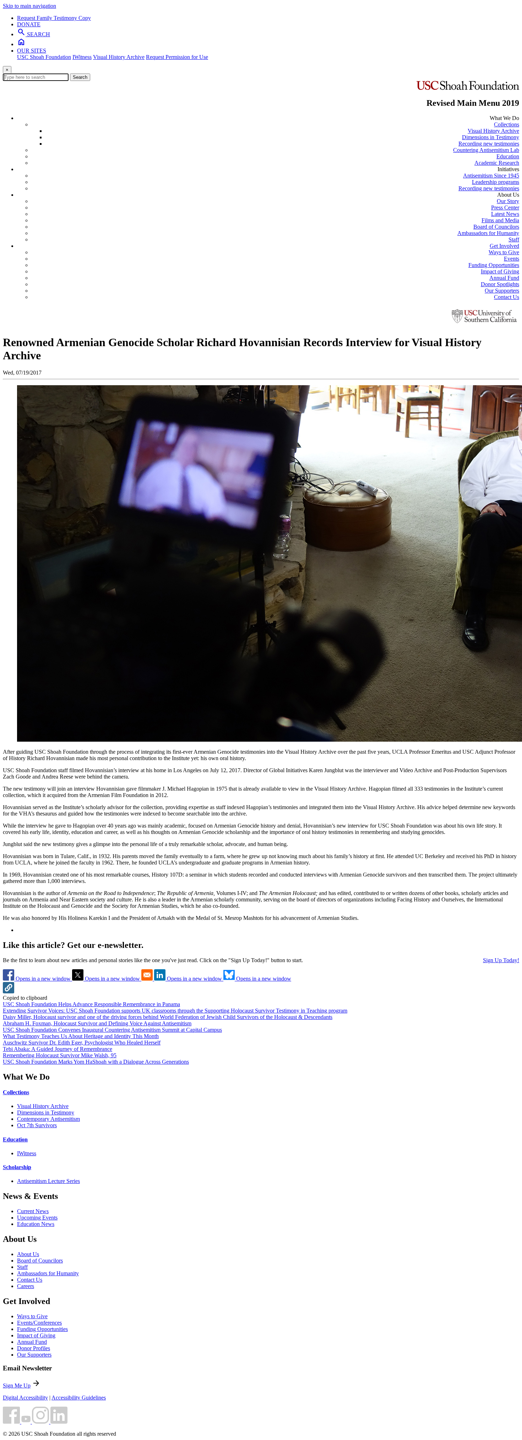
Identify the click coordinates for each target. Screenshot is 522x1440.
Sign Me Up (17, 1385)
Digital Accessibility (25, 1398)
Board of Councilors (496, 227)
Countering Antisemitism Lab (486, 150)
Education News (35, 1224)
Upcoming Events (37, 1218)
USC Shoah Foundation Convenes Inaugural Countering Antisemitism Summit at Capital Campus (112, 1030)
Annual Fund (504, 278)
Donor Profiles (33, 1348)
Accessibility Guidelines (78, 1398)
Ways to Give (504, 252)
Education (507, 156)
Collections (506, 124)
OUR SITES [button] (31, 51)
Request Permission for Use (177, 57)
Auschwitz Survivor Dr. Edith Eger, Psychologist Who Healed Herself (82, 1043)
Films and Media (500, 220)
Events (511, 259)
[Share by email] (147, 979)
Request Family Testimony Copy (54, 18)
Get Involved (504, 246)
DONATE (28, 24)
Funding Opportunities (493, 265)
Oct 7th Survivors (37, 1125)
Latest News (505, 214)
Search (80, 77)
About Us (28, 1254)
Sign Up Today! (501, 960)
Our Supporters (502, 291)
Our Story (508, 201)
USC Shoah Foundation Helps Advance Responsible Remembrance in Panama (91, 1004)
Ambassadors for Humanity (488, 233)
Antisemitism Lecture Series (48, 1181)
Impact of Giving (500, 271)
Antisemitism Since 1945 (491, 176)
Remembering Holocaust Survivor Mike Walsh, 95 (59, 1055)
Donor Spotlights (500, 284)
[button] (8, 991)
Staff (514, 239)
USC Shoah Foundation (44, 57)
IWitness (82, 57)
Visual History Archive (119, 57)
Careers (25, 1286)
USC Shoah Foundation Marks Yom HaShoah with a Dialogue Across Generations (96, 1062)
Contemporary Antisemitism (48, 1119)
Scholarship (17, 1167)
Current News (33, 1211)
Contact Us (506, 297)
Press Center (505, 207)
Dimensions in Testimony (490, 137)
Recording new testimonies (488, 144)
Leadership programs (495, 182)
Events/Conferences (39, 1323)
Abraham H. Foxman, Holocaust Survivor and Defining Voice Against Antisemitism (97, 1023)
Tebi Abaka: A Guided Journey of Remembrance (57, 1049)
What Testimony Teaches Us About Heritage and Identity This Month (81, 1036)
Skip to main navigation (29, 6)
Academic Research (496, 163)
